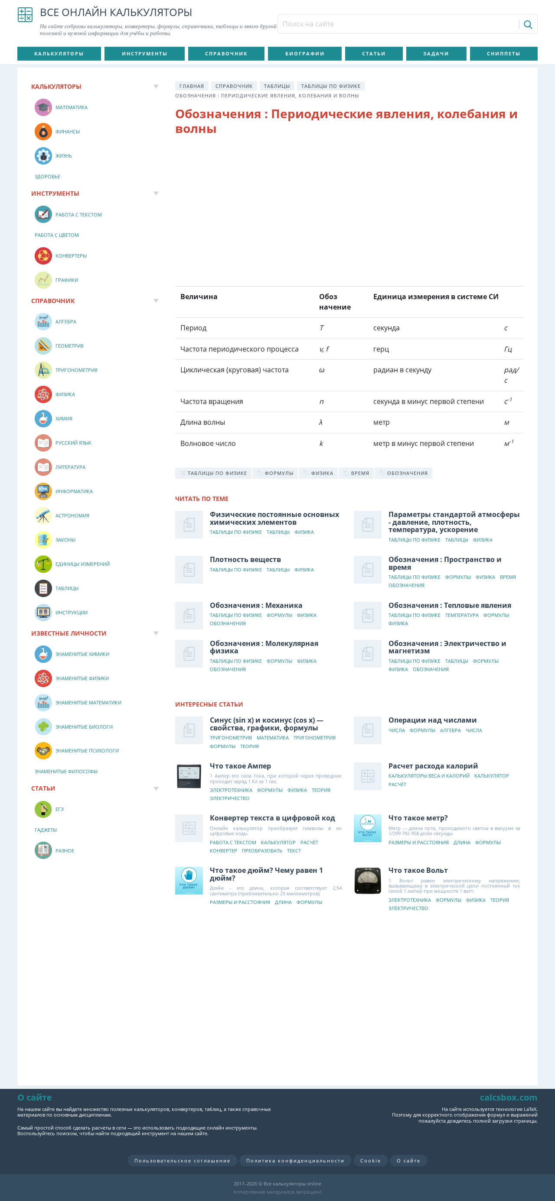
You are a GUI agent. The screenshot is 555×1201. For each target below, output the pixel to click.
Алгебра (450, 730)
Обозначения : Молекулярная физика (264, 647)
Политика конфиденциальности (295, 1160)
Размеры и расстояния (418, 843)
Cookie (370, 1160)
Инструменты (145, 53)
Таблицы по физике (331, 86)
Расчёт (397, 785)
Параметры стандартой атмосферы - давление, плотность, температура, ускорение (454, 522)
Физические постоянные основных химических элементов (274, 518)
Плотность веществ (245, 559)
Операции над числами (432, 720)
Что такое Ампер (240, 766)
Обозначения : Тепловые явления (449, 605)
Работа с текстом (233, 843)
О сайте (409, 1160)
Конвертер (223, 851)
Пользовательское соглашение (182, 1160)
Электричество (230, 798)
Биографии (305, 53)
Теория (249, 746)
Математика (273, 738)
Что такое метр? (418, 818)
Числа (396, 730)
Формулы (458, 577)
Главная (192, 86)
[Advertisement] (349, 212)
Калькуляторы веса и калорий (429, 776)
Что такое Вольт (418, 870)
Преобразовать (262, 851)
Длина (462, 843)
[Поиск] (527, 24)
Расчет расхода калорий (433, 766)
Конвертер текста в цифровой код (272, 818)
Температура (462, 615)
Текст (294, 851)
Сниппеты (504, 53)
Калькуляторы (59, 53)
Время (508, 577)
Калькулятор (491, 776)
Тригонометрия (231, 738)
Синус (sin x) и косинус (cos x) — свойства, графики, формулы (266, 724)
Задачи (436, 53)
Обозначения (406, 585)
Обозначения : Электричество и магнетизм (447, 647)
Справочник (226, 53)
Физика (304, 532)
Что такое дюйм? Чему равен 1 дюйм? (266, 874)
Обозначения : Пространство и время (445, 563)
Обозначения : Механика (256, 605)
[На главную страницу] (25, 21)
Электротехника (231, 790)
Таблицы (277, 86)
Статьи (374, 53)
